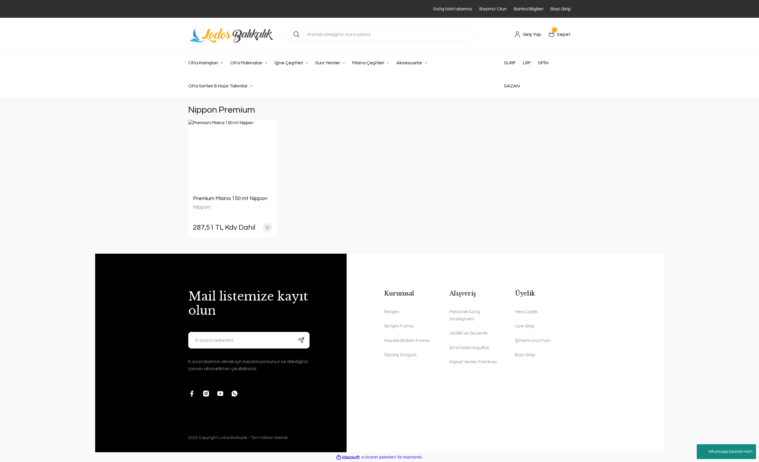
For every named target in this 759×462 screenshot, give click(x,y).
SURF (510, 62)
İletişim (391, 311)
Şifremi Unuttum (532, 340)
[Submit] (301, 340)
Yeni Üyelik (526, 311)
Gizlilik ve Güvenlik (468, 333)
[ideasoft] (348, 457)
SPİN (543, 62)
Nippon (202, 207)
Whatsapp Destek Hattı (730, 452)
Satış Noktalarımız (452, 9)
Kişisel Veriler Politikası (473, 361)
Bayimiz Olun (493, 9)
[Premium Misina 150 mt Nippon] (232, 153)
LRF (527, 62)
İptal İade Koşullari (469, 347)
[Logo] (232, 34)
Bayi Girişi (561, 9)
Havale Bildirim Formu (407, 340)
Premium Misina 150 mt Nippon (230, 198)
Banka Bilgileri (528, 9)
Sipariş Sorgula (400, 354)
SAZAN (512, 86)
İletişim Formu (399, 326)
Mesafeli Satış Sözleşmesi (464, 315)
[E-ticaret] (378, 457)
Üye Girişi (525, 326)
